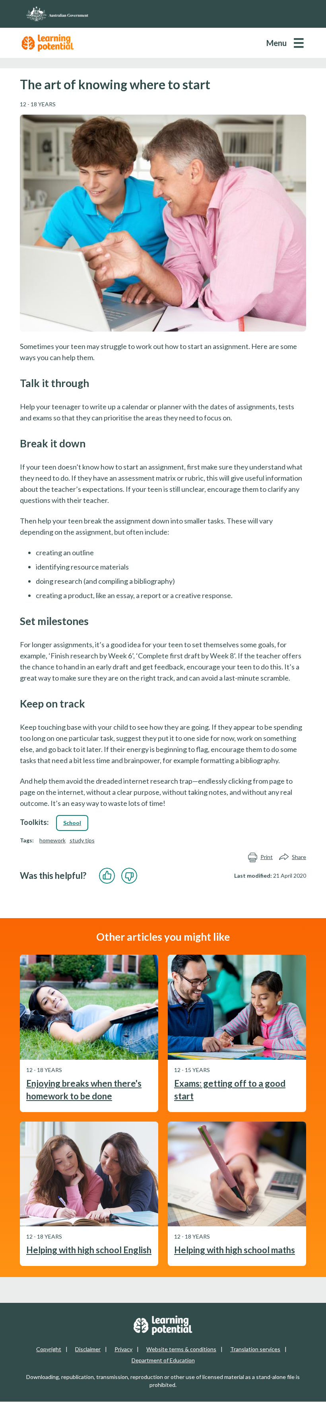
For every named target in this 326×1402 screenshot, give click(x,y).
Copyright (48, 1349)
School (72, 822)
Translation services (255, 1349)
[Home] (163, 14)
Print (266, 856)
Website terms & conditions (181, 1349)
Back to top (298, 1389)
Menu (276, 43)
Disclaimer (88, 1349)
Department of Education (163, 1360)
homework (52, 840)
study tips (82, 840)
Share (299, 856)
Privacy (123, 1349)
